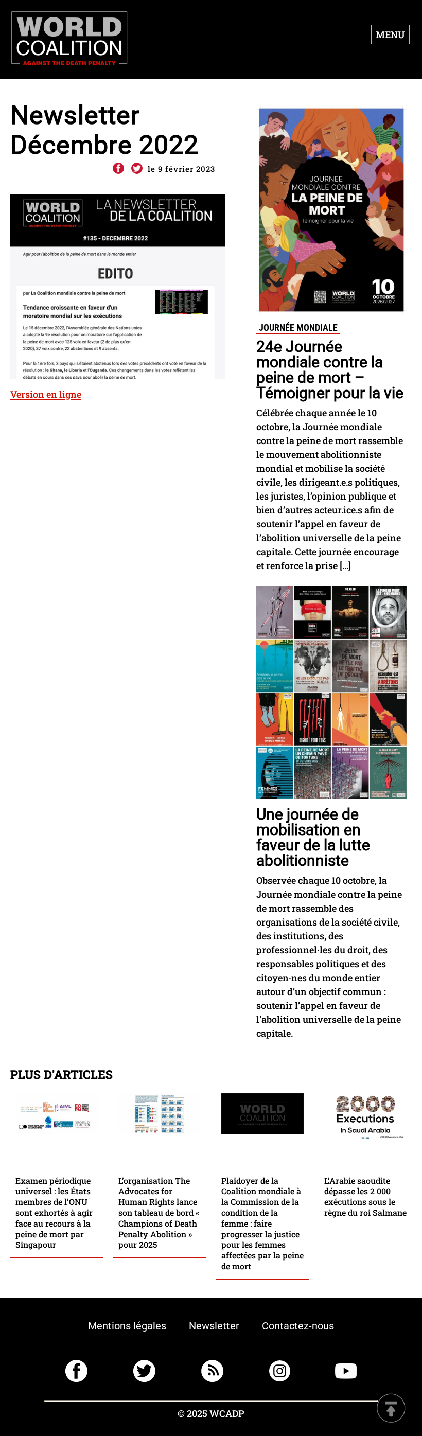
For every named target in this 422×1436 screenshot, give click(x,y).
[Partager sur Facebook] (118, 169)
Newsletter (214, 1326)
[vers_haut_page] (391, 1409)
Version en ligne (45, 394)
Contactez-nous (298, 1326)
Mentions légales (127, 1326)
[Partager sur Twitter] (137, 169)
